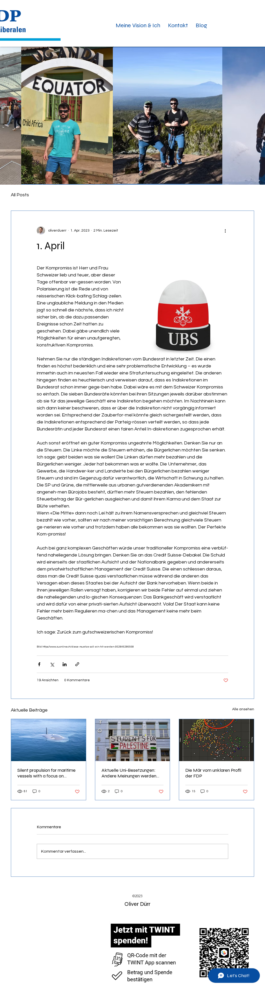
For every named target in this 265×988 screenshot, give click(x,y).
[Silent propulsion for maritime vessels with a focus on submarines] (48, 740)
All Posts (20, 194)
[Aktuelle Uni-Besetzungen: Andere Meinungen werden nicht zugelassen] (132, 740)
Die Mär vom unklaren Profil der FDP (213, 773)
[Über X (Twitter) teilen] (51, 664)
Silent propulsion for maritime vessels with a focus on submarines (46, 773)
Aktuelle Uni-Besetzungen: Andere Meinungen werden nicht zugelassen (128, 773)
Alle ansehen (243, 709)
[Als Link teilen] (77, 664)
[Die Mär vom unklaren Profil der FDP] (216, 740)
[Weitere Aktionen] (225, 230)
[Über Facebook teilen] (39, 664)
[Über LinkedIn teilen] (64, 664)
